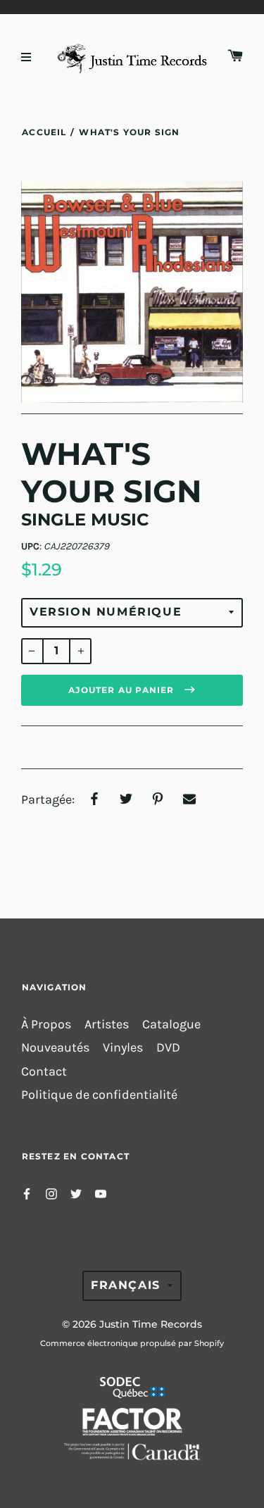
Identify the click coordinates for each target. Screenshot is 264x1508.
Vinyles (123, 1047)
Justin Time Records (150, 1324)
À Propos (46, 1024)
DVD (168, 1047)
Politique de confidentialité (99, 1095)
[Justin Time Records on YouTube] (100, 1192)
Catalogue (171, 1024)
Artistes (106, 1024)
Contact (44, 1071)
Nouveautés (55, 1047)
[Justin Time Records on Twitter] (76, 1192)
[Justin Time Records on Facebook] (26, 1192)
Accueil (44, 132)
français (126, 1285)
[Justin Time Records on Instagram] (51, 1192)
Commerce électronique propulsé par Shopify (132, 1343)
